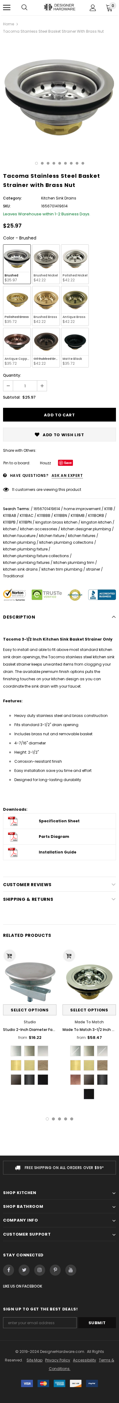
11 (13, 489)
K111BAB (9, 515)
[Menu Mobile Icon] (6, 7)
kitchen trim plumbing (61, 569)
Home (8, 24)
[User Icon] (93, 8)
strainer (93, 569)
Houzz (45, 463)
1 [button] (36, 163)
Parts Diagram (54, 836)
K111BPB (9, 522)
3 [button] (48, 163)
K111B (108, 508)
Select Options (30, 1010)
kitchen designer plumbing (86, 529)
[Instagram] (39, 1270)
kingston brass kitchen (56, 522)
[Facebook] (8, 1270)
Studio (30, 1022)
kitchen (9, 529)
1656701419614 (47, 508)
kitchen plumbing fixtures (26, 562)
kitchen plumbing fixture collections (36, 555)
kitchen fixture (51, 535)
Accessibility (84, 1360)
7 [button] (71, 163)
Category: (12, 198)
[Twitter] (24, 1270)
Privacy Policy (57, 1360)
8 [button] (77, 163)
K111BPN (25, 522)
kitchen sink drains (20, 569)
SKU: (7, 206)
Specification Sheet (59, 821)
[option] (59, 96)
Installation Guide (57, 852)
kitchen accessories (38, 529)
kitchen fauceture (19, 535)
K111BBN (60, 515)
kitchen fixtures (82, 535)
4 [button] (53, 163)
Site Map (34, 1360)
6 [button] (65, 163)
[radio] (17, 264)
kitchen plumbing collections (66, 542)
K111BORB (96, 515)
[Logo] (59, 7)
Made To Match (89, 1022)
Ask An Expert (67, 475)
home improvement (82, 508)
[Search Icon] (24, 8)
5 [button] (59, 163)
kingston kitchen (96, 522)
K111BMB (78, 515)
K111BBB (43, 515)
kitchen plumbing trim (73, 562)
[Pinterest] (55, 1270)
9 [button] (82, 163)
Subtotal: (11, 397)
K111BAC (27, 515)
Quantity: (12, 375)
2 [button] (42, 163)
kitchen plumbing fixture (25, 549)
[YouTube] (70, 1270)
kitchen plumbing (19, 542)
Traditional (13, 576)
